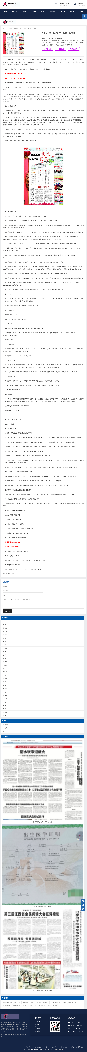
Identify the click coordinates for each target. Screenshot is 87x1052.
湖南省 (5, 678)
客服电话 (48, 49)
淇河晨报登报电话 (7, 1005)
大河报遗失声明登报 (7, 1002)
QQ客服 (61, 49)
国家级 (5, 634)
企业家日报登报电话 (52, 1005)
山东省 (5, 638)
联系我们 (81, 11)
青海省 (5, 712)
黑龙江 (5, 688)
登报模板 (72, 11)
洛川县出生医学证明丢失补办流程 (43, 906)
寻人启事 (39, 1002)
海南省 (5, 709)
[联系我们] (83, 905)
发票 (35, 1005)
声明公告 (24, 11)
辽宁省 (5, 682)
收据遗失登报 (25, 1002)
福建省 (5, 661)
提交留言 (7, 611)
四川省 (15, 28)
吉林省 (5, 698)
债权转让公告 (17, 1002)
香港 (4, 692)
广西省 (5, 705)
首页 (5, 28)
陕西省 (5, 715)
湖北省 (5, 631)
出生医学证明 (14, 510)
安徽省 (5, 655)
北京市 (5, 665)
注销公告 (32, 1002)
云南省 (5, 648)
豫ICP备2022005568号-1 (57, 1049)
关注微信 (74, 49)
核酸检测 (64, 1002)
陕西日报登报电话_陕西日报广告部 (42, 822)
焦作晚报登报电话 (17, 1005)
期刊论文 (43, 11)
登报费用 (33, 11)
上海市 (5, 675)
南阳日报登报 (46, 1002)
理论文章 (62, 11)
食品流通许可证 (42, 1005)
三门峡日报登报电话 (55, 1002)
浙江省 (5, 668)
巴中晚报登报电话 (10, 573)
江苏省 (5, 658)
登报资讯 (14, 11)
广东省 (5, 641)
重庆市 (5, 671)
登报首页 (4, 11)
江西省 (5, 695)
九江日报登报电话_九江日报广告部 (42, 990)
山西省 (5, 645)
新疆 (4, 685)
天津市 (5, 621)
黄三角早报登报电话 (27, 1005)
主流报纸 (52, 11)
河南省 (5, 624)
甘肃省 (5, 702)
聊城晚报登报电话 (72, 1002)
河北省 (5, 628)
